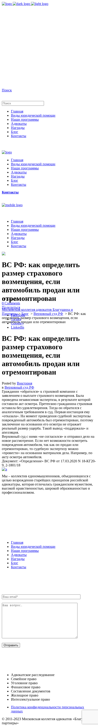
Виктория (24, 383)
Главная (17, 542)
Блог (25, 314)
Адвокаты (19, 555)
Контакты (18, 567)
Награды (18, 559)
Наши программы (25, 551)
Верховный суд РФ (48, 314)
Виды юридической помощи (33, 546)
